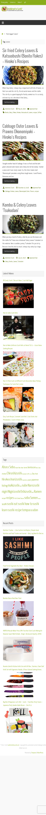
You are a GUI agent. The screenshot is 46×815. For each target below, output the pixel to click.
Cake (39, 468)
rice (15, 498)
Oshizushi (25, 491)
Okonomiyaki (22, 191)
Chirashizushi (14, 473)
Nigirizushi (14, 491)
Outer (28, 191)
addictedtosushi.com (13, 745)
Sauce (22, 498)
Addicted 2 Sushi (9, 109)
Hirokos (19, 112)
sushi (4, 504)
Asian (16, 468)
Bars (20, 468)
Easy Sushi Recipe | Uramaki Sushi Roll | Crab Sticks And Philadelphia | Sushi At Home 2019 (20, 418)
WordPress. (40, 753)
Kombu (11, 261)
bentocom (32, 467)
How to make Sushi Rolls (10, 313)
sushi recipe (15, 510)
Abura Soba (8, 467)
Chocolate (24, 474)
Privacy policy (4, 2)
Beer (22, 468)
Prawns (32, 191)
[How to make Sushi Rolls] (18, 328)
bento (25, 468)
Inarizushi (16, 479)
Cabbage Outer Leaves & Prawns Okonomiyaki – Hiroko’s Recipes (20, 131)
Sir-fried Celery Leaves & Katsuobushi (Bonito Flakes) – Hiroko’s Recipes (22, 56)
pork (33, 492)
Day (33, 474)
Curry (30, 474)
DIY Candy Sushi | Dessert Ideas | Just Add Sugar (17, 280)
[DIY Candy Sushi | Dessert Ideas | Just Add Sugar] (18, 295)
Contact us (12, 2)
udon (35, 510)
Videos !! (20, 2)
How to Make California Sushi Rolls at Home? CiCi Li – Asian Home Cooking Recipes (22, 347)
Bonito (6, 112)
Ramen (38, 491)
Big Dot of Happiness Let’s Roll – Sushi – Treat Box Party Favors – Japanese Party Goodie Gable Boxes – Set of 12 (23, 703)
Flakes (14, 112)
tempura (27, 510)
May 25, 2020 (22, 109)
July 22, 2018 (22, 258)
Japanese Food (33, 109)
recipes (35, 112)
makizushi (13, 485)
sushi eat (12, 504)
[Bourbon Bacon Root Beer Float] (18, 613)
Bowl (37, 467)
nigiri (5, 491)
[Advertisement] (23, 14)
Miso (20, 486)
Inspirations (25, 480)
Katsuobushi (24, 112)
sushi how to (25, 504)
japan (29, 480)
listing (4, 485)
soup (39, 498)
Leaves (31, 112)
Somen (34, 498)
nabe (24, 485)
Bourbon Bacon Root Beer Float (12, 598)
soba (27, 498)
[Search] (25, 2)
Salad (18, 498)
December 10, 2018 (23, 188)
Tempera (33, 753)
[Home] (2, 34)
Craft (27, 474)
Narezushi (33, 485)
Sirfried (39, 112)
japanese (35, 479)
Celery (10, 112)
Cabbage (7, 191)
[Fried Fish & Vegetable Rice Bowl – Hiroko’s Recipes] (18, 581)
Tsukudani (20, 261)
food (36, 474)
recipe (4, 498)
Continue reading (9, 102)
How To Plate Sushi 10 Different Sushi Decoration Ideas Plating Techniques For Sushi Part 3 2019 (21, 382)
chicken (4, 474)
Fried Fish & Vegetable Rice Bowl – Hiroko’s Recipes (18, 566)
